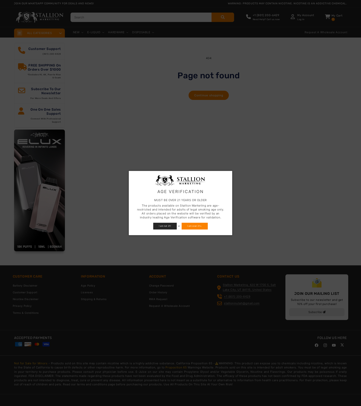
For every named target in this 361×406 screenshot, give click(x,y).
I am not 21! (165, 226)
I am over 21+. (194, 226)
